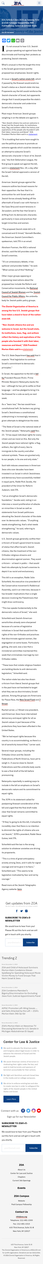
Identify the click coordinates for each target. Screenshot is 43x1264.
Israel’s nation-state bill (23, 79)
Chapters (21, 1177)
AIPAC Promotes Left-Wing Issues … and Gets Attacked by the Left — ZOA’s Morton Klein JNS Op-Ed (20, 1011)
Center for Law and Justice (21, 1173)
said (33, 430)
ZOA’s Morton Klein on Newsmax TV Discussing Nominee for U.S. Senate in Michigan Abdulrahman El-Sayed (20, 1028)
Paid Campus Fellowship (21, 1204)
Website (21, 1201)
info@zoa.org (21, 1216)
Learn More (11, 1099)
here (19, 889)
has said (30, 355)
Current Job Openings (22, 1180)
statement (33, 134)
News (3, 964)
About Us (21, 1169)
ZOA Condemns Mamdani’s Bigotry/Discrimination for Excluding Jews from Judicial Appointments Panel (21, 993)
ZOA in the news (8, 32)
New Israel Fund (27, 699)
